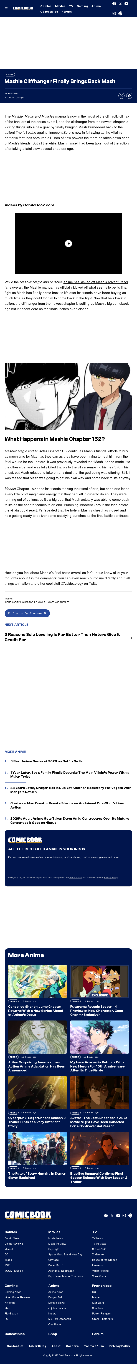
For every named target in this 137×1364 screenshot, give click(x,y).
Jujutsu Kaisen (57, 1308)
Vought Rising (100, 1270)
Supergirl (53, 1249)
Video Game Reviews (17, 1297)
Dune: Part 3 (56, 1265)
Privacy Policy (111, 877)
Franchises (102, 1286)
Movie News (55, 1238)
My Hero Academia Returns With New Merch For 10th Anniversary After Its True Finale (97, 1066)
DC (6, 1254)
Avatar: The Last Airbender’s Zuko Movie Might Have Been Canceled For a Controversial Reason (98, 1122)
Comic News (12, 1238)
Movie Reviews (57, 1243)
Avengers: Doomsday (61, 1270)
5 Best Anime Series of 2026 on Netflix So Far (47, 761)
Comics (46, 6)
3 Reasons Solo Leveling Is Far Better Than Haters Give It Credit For (62, 637)
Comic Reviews (14, 1243)
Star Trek (97, 1308)
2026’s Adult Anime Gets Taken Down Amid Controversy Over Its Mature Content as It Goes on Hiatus (69, 821)
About (56, 1346)
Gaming (82, 6)
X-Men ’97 (98, 1254)
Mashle (33, 602)
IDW (7, 1265)
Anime (96, 6)
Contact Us (15, 1346)
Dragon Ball (55, 1297)
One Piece (54, 1324)
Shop (52, 1334)
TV (71, 6)
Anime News (55, 1292)
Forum (67, 11)
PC (6, 1319)
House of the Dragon (104, 1260)
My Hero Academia (59, 1319)
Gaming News (13, 1292)
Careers (72, 1346)
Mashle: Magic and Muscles (53, 602)
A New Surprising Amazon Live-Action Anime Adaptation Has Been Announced (36, 1066)
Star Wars (98, 1302)
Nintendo (10, 1302)
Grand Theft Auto (102, 1319)
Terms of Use (75, 877)
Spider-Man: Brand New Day (65, 1254)
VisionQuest (99, 1276)
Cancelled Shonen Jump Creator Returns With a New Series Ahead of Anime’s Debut (35, 1011)
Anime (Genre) (13, 602)
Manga (25, 602)
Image (8, 1260)
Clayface (53, 1260)
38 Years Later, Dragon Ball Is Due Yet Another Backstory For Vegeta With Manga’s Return (70, 790)
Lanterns (97, 1265)
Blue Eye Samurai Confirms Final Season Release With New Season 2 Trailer (98, 1178)
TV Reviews (99, 1243)
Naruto (52, 1313)
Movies (60, 6)
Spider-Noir (99, 1249)
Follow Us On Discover (26, 613)
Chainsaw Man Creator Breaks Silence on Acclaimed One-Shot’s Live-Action (67, 805)
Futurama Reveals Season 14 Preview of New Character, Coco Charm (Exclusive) (96, 1011)
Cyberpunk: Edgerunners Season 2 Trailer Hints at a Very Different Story (37, 1122)
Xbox (8, 1308)
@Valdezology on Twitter (80, 583)
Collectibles (49, 11)
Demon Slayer (56, 1302)
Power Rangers (101, 1313)
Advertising (37, 1346)
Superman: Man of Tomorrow (65, 1276)
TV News (97, 1238)
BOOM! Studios (14, 1270)
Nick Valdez (13, 93)
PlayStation (11, 1313)
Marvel (9, 1249)
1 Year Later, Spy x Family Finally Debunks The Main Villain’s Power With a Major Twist (69, 775)
